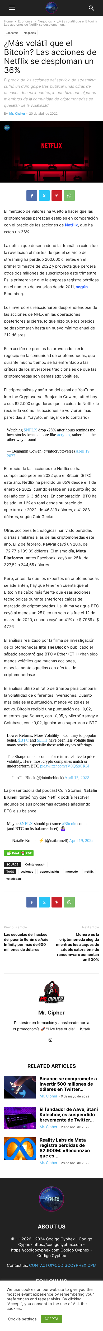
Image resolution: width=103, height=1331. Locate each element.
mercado (71, 871)
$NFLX (30, 430)
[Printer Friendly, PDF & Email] (19, 855)
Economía (25, 21)
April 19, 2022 (81, 840)
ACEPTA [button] (51, 1318)
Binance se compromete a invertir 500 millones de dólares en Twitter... (68, 1084)
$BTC (23, 740)
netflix (89, 871)
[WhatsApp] (69, 195)
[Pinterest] (57, 195)
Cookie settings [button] (22, 1319)
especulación (49, 871)
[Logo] (51, 1210)
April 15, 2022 (76, 777)
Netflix (71, 224)
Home (8, 21)
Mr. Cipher (17, 113)
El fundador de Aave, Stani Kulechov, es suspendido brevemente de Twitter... (69, 1115)
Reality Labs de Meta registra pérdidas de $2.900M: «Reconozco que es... (65, 1147)
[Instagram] (50, 1040)
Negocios (45, 21)
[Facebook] (31, 195)
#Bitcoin (69, 823)
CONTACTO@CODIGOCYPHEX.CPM (62, 1265)
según (82, 286)
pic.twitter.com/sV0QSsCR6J (64, 766)
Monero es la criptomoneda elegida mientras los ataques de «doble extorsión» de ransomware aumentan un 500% (77, 947)
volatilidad (13, 879)
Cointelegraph (35, 864)
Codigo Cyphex (74, 1250)
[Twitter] (44, 195)
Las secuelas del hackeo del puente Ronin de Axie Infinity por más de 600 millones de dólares (26, 942)
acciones (27, 871)
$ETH (42, 740)
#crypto (63, 434)
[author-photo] (51, 1005)
